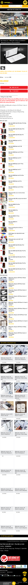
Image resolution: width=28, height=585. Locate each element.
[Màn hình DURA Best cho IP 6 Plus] (3, 188)
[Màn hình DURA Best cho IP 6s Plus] (3, 177)
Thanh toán (19, 582)
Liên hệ (17, 583)
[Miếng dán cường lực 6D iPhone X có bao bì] (3, 322)
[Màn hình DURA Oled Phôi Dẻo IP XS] (3, 130)
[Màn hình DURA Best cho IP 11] (3, 142)
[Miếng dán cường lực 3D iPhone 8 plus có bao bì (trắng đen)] (7, 368)
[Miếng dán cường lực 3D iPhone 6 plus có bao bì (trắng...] (3, 298)
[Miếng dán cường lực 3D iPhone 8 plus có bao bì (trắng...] (3, 292)
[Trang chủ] (8, 2)
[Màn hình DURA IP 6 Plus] (3, 217)
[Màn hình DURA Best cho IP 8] (3, 159)
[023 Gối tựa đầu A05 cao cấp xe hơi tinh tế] (3, 200)
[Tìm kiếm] (21, 6)
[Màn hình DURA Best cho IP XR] (3, 148)
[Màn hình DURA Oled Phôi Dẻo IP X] (3, 136)
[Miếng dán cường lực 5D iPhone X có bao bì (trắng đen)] (3, 304)
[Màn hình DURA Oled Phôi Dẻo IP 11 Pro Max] (3, 259)
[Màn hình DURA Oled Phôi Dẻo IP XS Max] (3, 125)
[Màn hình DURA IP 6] (3, 223)
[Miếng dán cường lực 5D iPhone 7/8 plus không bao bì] (3, 279)
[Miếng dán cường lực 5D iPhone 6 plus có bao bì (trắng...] (3, 334)
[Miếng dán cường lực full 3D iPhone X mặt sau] (3, 316)
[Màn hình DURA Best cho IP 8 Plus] (3, 154)
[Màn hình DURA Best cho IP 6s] (3, 183)
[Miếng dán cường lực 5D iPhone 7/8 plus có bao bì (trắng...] (3, 310)
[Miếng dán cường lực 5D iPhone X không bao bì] (3, 328)
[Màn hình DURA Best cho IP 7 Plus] (3, 165)
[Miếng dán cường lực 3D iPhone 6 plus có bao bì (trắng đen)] (21, 368)
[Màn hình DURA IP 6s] (3, 212)
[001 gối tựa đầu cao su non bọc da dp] (3, 194)
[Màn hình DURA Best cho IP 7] (3, 171)
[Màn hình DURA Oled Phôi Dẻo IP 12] (3, 247)
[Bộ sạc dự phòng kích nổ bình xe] (3, 229)
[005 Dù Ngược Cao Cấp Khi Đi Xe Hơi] (3, 235)
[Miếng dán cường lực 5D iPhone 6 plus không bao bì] (3, 285)
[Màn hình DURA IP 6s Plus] (3, 206)
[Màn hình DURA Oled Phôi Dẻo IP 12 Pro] (3, 265)
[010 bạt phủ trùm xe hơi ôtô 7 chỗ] (3, 241)
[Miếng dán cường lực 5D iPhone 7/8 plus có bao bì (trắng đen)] (21, 387)
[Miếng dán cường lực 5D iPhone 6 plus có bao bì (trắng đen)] (21, 424)
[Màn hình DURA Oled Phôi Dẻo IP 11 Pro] (3, 270)
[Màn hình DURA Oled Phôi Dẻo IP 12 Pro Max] (3, 252)
